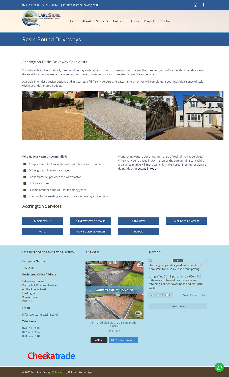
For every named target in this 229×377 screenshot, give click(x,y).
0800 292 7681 (31, 336)
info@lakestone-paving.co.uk (81, 5)
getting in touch (148, 168)
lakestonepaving (114, 264)
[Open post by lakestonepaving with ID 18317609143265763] (114, 290)
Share (204, 295)
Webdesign (58, 372)
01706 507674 (51, 5)
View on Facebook (191, 295)
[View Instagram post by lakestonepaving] (140, 315)
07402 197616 (31, 5)
